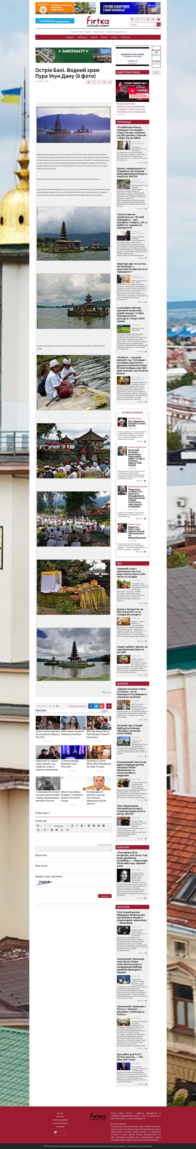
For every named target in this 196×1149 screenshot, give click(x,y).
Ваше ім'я (41, 855)
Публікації (82, 37)
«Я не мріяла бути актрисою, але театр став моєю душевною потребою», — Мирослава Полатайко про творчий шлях (132, 859)
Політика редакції (60, 1120)
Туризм (109, 31)
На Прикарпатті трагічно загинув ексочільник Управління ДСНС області (96, 798)
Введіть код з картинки (48, 876)
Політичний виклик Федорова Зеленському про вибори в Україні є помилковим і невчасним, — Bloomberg (132, 917)
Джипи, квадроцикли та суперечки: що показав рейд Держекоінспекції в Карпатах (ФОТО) (132, 172)
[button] (39, 826)
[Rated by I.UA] (60, 1133)
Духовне (120, 31)
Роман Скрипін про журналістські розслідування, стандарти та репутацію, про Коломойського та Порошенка (131, 107)
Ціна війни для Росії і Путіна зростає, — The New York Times (130, 1057)
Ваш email (41, 865)
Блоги (94, 37)
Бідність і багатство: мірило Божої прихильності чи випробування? (137, 532)
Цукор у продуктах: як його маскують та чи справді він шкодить (130, 611)
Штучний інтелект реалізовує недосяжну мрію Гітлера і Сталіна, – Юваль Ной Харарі (136, 457)
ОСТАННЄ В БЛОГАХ (132, 412)
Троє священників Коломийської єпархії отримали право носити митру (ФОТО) (131, 809)
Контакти (60, 1116)
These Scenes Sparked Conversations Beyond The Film (48, 734)
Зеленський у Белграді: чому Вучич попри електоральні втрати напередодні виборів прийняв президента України (131, 965)
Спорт (114, 37)
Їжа (81, 31)
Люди (74, 31)
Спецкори (60, 1126)
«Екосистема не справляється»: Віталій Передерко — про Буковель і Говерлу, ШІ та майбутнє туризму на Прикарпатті (132, 221)
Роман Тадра (134, 524)
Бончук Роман (135, 418)
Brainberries (48, 741)
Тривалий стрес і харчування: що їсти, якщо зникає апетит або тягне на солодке (131, 572)
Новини (70, 37)
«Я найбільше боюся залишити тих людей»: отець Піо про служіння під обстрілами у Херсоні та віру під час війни (131, 132)
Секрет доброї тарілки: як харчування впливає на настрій (132, 649)
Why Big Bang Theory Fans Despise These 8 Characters (98, 734)
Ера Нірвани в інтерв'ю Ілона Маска (137, 423)
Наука (87, 31)
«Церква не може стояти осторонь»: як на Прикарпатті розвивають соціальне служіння (132, 692)
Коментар (41, 820)
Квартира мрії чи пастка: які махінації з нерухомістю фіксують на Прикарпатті (132, 267)
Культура (98, 31)
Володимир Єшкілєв (137, 486)
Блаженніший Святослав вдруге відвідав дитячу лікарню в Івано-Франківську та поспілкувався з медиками (131, 768)
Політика (125, 37)
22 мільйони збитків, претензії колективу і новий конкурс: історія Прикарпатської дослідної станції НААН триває (131, 314)
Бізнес (104, 37)
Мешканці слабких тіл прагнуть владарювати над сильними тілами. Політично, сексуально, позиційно (136, 498)
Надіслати (105, 896)
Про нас (60, 1113)
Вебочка (106, 692)
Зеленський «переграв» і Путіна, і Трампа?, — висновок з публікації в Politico (131, 1010)
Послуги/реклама (60, 1123)
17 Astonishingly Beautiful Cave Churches (70, 764)
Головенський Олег (137, 447)
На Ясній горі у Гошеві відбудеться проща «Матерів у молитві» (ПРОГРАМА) (130, 729)
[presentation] (39, 826)
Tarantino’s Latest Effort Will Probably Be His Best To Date (99, 764)
